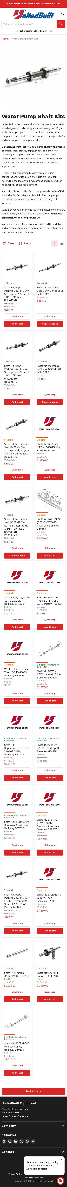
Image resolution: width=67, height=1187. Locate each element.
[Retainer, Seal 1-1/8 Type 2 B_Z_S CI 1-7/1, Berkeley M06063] (49, 577)
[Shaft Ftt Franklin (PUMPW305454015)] (17, 952)
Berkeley (41, 453)
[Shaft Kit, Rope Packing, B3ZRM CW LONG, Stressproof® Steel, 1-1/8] (17, 874)
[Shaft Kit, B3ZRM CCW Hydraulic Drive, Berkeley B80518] (49, 649)
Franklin (8, 979)
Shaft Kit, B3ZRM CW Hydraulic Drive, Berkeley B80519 (16, 1046)
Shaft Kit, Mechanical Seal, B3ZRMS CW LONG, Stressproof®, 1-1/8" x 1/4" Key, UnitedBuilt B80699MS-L (16, 527)
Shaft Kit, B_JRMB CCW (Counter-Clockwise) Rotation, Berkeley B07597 (48, 824)
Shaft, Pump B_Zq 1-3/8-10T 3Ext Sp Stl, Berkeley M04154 (48, 748)
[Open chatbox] (60, 1181)
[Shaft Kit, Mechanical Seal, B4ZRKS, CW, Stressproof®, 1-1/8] (17, 424)
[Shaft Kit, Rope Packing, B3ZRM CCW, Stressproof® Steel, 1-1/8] (17, 267)
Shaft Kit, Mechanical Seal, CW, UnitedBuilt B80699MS (49, 369)
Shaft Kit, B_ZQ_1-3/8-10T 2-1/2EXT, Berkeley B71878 (17, 600)
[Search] (61, 24)
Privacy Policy (15, 1174)
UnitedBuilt (9, 306)
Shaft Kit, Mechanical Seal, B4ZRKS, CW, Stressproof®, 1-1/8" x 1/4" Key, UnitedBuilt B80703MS (16, 450)
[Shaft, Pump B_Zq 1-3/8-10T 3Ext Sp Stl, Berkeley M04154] (49, 722)
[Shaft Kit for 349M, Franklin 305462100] (49, 952)
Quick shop (17, 316)
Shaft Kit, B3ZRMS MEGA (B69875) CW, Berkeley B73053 (49, 447)
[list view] (61, 243)
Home (5, 39)
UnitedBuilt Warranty (34, 1177)
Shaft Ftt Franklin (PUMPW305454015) (16, 974)
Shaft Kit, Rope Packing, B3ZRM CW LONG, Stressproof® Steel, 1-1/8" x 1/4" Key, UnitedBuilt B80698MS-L (15, 902)
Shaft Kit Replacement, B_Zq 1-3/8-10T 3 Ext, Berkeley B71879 (17, 749)
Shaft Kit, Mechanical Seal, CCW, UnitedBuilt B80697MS (50, 291)
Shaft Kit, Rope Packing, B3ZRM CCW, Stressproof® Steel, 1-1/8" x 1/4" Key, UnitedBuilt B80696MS (17, 295)
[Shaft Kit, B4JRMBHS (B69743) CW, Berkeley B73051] (49, 874)
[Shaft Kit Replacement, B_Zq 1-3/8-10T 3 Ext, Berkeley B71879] (17, 722)
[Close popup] (61, 1159)
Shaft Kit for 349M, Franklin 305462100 (48, 974)
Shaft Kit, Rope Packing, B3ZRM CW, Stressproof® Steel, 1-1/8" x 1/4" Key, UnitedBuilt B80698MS (17, 373)
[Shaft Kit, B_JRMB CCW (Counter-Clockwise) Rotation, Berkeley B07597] (49, 799)
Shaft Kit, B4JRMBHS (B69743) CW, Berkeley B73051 (49, 898)
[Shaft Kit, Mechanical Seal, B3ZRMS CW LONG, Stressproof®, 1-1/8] (17, 499)
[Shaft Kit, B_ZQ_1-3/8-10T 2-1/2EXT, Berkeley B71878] (17, 577)
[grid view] (54, 243)
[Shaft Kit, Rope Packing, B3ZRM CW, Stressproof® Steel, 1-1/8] (17, 345)
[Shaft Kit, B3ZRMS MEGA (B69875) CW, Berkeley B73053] (49, 424)
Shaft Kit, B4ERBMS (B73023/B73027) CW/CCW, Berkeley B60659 (48, 524)
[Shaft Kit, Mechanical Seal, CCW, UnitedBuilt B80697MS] (49, 267)
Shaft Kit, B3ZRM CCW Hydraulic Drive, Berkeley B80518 (49, 674)
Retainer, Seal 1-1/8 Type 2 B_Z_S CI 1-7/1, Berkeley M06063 (49, 600)
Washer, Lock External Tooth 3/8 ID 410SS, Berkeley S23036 (16, 672)
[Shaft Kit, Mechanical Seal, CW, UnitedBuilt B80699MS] (49, 345)
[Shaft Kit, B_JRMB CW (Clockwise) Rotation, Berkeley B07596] (17, 799)
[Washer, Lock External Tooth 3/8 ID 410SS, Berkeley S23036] (17, 649)
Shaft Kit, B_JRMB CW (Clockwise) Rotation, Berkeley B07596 (17, 825)
